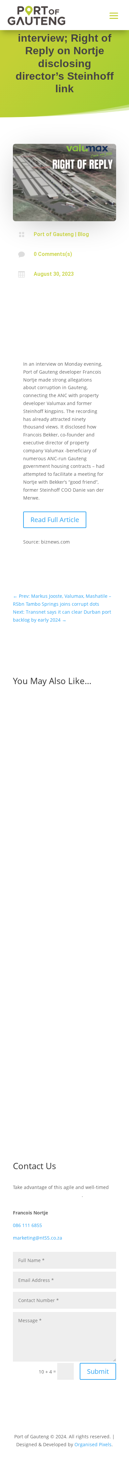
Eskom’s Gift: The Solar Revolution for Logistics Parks (62, 1041)
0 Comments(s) (53, 254)
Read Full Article (54, 519)
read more (31, 834)
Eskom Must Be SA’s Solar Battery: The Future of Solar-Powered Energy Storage (64, 892)
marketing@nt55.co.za (37, 1238)
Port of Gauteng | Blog (61, 234)
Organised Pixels (92, 1444)
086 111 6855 (27, 1225)
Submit (98, 1371)
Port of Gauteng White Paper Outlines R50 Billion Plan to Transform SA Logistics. (56, 781)
